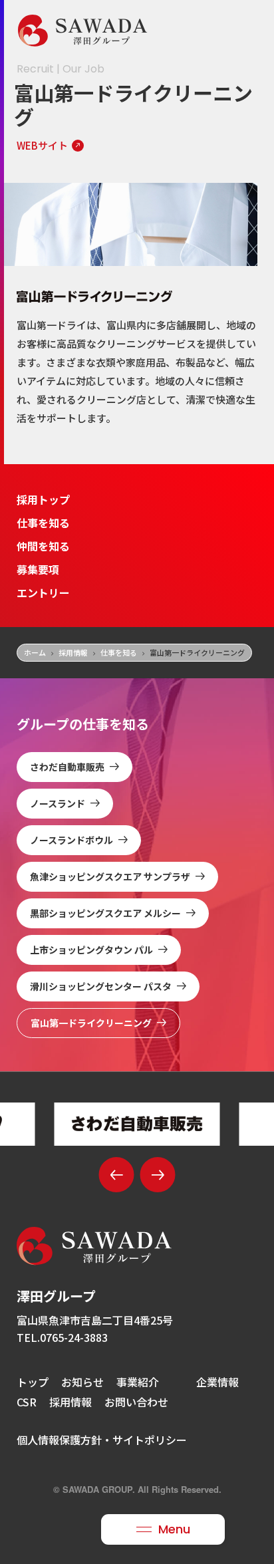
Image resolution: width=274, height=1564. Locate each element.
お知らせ (82, 1382)
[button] (116, 1174)
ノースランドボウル (71, 840)
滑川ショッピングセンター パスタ (101, 986)
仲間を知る (43, 546)
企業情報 (217, 1382)
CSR (27, 1402)
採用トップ (43, 499)
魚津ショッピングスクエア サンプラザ (110, 876)
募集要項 (38, 569)
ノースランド (57, 803)
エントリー (43, 592)
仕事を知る (43, 523)
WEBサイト (42, 145)
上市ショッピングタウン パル (91, 949)
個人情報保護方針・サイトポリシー (102, 1440)
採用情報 (73, 652)
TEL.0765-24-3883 (62, 1337)
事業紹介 (137, 1382)
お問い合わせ (136, 1402)
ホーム (35, 652)
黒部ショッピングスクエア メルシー (105, 913)
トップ (33, 1382)
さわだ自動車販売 (67, 766)
